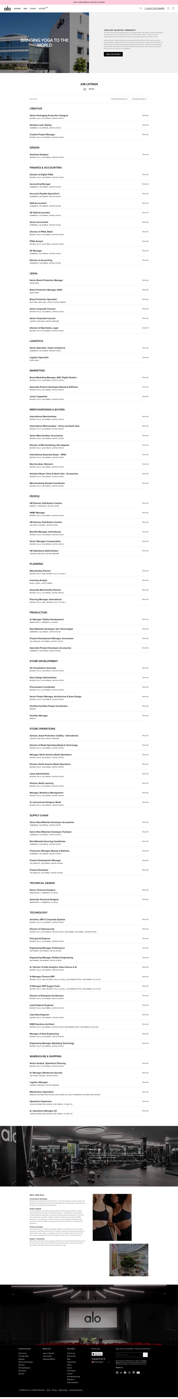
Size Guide (22, 1371)
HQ (84, 89)
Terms (49, 1390)
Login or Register (48, 1353)
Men (25, 9)
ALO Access (71, 1353)
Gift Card (21, 1365)
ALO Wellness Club (73, 1377)
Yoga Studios (71, 1362)
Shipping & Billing (49, 1359)
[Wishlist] (168, 8)
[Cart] (173, 8)
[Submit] (145, 1355)
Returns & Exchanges (25, 1362)
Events (69, 1368)
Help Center (22, 1353)
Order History (47, 1356)
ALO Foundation (72, 1382)
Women (17, 9)
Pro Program (71, 1371)
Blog (68, 1359)
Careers (69, 1374)
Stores (69, 1365)
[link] (155, 8)
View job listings (113, 54)
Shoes (33, 9)
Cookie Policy (63, 1390)
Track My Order (23, 1356)
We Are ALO (71, 1356)
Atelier (42, 8)
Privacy (54, 1390)
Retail (91, 89)
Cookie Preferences (76, 1390)
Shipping (21, 1359)
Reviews (21, 1374)
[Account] (145, 8)
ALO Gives (70, 1379)
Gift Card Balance (24, 1368)
